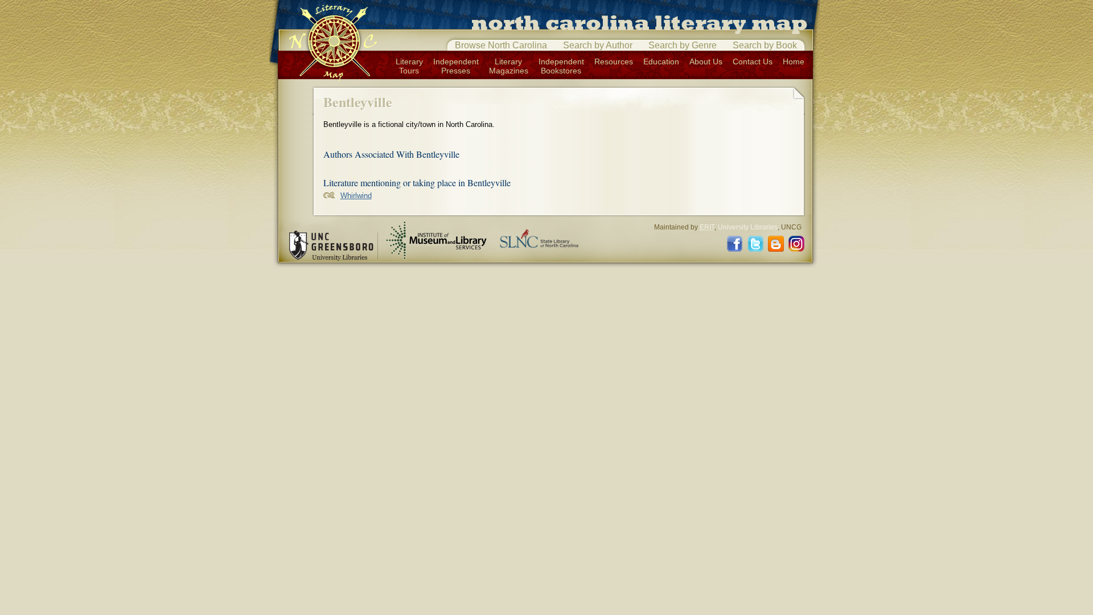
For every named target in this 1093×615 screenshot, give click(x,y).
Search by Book (765, 45)
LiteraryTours (409, 66)
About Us (705, 61)
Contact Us (753, 61)
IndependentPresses (456, 66)
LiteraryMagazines (508, 66)
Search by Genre (682, 45)
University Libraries (748, 227)
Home (793, 61)
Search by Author (597, 45)
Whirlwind (356, 195)
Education (661, 61)
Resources (613, 61)
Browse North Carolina (501, 45)
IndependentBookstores (561, 66)
